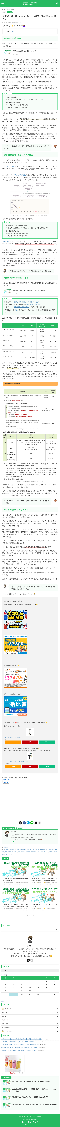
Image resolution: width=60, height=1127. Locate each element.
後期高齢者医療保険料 (21, 307)
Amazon (13, 742)
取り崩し (46, 852)
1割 (43, 852)
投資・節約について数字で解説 (30, 1119)
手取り (52, 849)
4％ (46, 849)
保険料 (11, 849)
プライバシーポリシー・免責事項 (34, 1116)
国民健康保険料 (21, 852)
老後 (56, 849)
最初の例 (5, 241)
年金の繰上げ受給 (8, 166)
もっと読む (31, 915)
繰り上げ (6, 854)
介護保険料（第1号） (33, 304)
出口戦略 (6, 847)
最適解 (15, 852)
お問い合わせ (22, 1116)
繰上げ (21, 849)
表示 (12, 31)
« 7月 (2, 1001)
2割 (36, 849)
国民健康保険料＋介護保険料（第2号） (27, 302)
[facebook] (24, 822)
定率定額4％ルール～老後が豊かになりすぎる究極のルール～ (31, 1081)
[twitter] (20, 822)
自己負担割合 (26, 849)
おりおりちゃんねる (30, 4)
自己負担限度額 (41, 849)
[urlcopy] (39, 822)
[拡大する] (55, 383)
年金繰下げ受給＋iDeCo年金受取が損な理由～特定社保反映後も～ (20, 1047)
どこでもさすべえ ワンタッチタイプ (15, 737)
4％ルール (32, 849)
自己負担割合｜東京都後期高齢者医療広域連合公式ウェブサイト (30, 429)
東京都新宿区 (8, 852)
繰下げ (10, 854)
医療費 (49, 849)
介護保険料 (39, 852)
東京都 (14, 849)
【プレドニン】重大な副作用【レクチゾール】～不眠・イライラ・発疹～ (21, 1039)
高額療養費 (6, 849)
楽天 (30, 742)
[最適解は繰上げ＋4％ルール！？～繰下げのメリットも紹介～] (28, 822)
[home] (14, 841)
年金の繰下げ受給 (19, 175)
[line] (32, 822)
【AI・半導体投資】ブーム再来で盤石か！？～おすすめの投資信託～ (20, 1044)
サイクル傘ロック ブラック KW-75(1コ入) (16, 762)
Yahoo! (47, 742)
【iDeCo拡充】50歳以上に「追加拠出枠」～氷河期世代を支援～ (19, 1050)
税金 (16, 310)
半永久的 (51, 852)
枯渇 (3, 852)
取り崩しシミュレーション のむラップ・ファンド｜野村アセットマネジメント (30, 215)
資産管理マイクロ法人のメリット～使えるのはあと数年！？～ (31, 1097)
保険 (18, 849)
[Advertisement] (30, 801)
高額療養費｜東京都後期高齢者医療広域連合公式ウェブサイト (30, 481)
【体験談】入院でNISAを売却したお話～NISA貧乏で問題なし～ (19, 1042)
